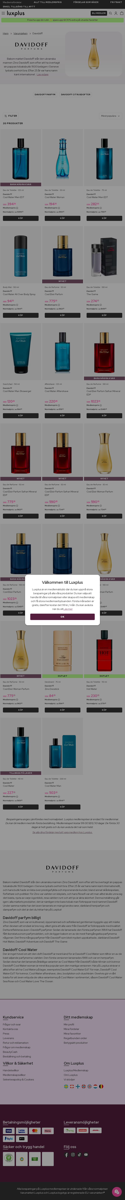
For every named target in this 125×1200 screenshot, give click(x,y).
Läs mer (68, 609)
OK (62, 616)
